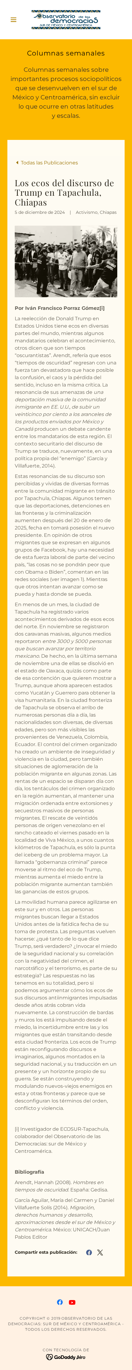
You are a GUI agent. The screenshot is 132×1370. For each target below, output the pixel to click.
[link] (66, 19)
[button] (16, 19)
